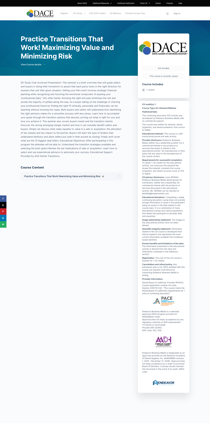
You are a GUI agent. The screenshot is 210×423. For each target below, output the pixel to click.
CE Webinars (115, 13)
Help (180, 3)
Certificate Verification (125, 3)
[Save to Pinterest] (3, 211)
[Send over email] (3, 224)
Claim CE (143, 3)
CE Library (77, 13)
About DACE (82, 3)
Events (158, 3)
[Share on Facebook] (3, 198)
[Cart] (167, 13)
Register (64, 13)
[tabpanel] (72, 119)
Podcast (169, 3)
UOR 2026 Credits (97, 13)
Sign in (177, 13)
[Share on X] (3, 205)
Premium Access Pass (135, 13)
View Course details (31, 64)
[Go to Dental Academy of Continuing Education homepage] (40, 13)
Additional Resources (101, 3)
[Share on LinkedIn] (3, 218)
